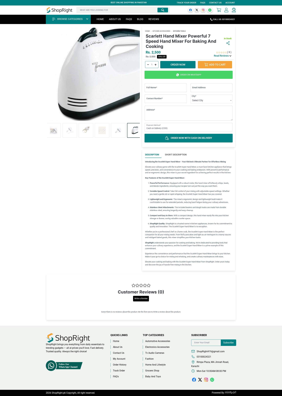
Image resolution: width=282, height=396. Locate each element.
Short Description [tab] (176, 154)
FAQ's (116, 376)
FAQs (202, 2)
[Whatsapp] (210, 10)
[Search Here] (162, 10)
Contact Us (215, 2)
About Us (115, 19)
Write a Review (141, 298)
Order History (119, 364)
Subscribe (228, 342)
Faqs (129, 19)
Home (100, 19)
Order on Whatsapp (190, 75)
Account (230, 2)
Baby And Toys (153, 376)
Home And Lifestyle (155, 364)
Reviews (153, 19)
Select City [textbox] (197, 100)
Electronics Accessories (157, 347)
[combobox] (211, 100)
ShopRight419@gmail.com (210, 351)
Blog (140, 19)
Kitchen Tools (179, 31)
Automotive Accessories (157, 341)
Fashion (149, 358)
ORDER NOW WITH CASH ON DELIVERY (191, 138)
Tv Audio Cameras (154, 353)
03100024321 (203, 356)
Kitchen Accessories (161, 31)
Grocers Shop (152, 370)
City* (194, 96)
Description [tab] (152, 154)
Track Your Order (186, 2)
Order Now (178, 64)
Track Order (119, 370)
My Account (119, 358)
